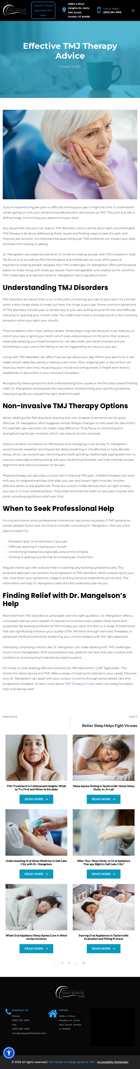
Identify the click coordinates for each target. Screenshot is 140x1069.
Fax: (14, 1024)
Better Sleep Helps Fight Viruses (109, 725)
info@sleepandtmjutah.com (29, 1033)
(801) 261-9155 (112, 12)
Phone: (16, 1016)
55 (83, 963)
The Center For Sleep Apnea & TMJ (71, 1062)
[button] (133, 10)
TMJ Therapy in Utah (79, 683)
